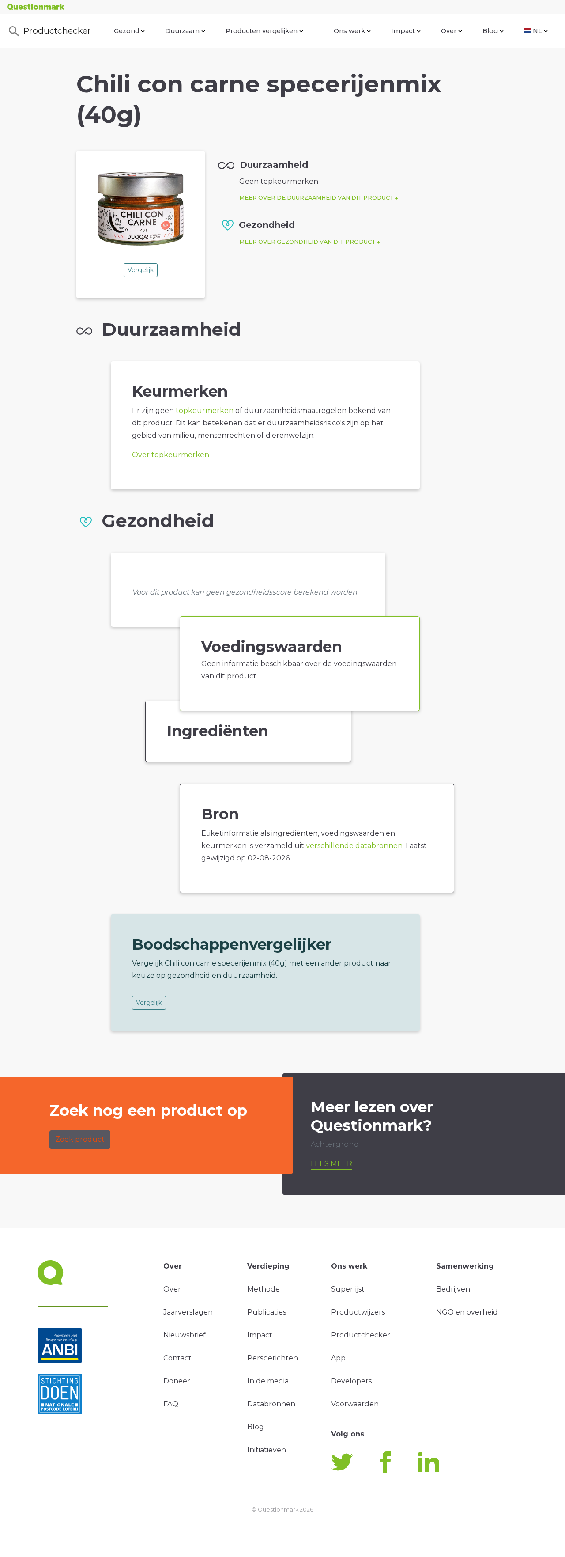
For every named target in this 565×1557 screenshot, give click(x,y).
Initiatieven (266, 1450)
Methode (263, 1289)
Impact (403, 31)
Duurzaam (182, 31)
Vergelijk (141, 270)
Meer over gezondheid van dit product (307, 242)
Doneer (176, 1381)
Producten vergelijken (262, 31)
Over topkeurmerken (170, 455)
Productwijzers (358, 1312)
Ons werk (349, 31)
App (338, 1358)
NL (537, 31)
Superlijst (348, 1289)
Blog (490, 31)
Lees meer (331, 1163)
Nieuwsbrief (184, 1335)
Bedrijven (453, 1289)
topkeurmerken (205, 410)
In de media (268, 1381)
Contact (177, 1358)
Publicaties (266, 1312)
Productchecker (57, 30)
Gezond (126, 31)
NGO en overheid (467, 1312)
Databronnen (271, 1404)
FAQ (170, 1404)
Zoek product (80, 1139)
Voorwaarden (355, 1404)
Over (448, 31)
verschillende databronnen (354, 845)
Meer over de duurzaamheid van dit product (316, 197)
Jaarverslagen (188, 1312)
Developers (351, 1381)
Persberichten (272, 1358)
